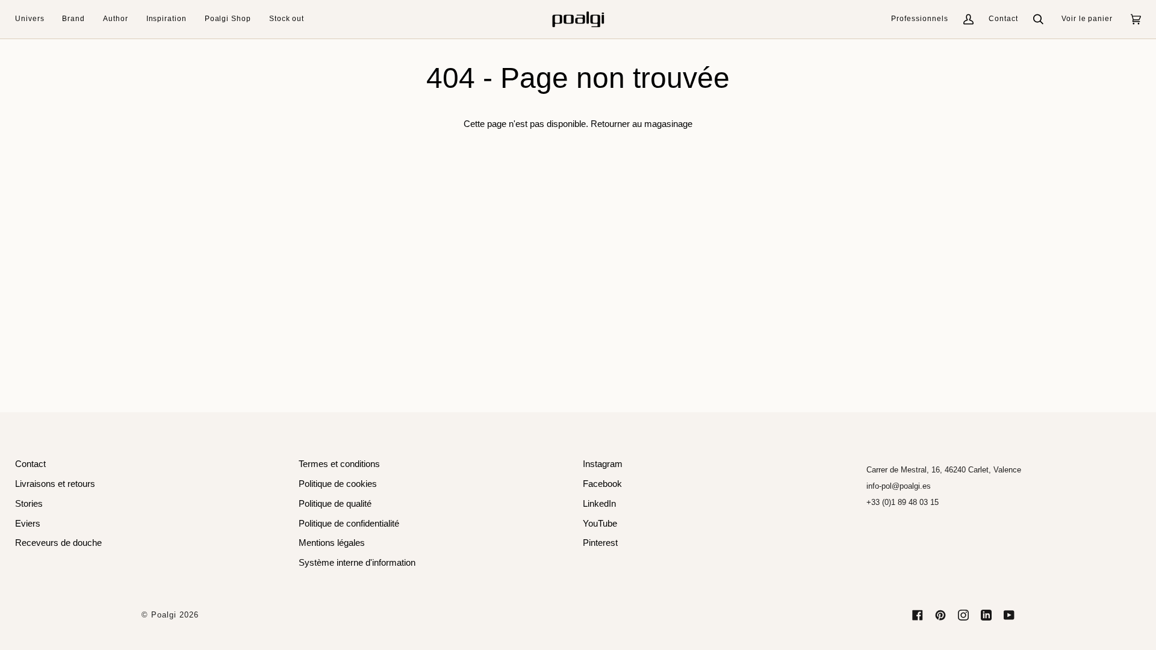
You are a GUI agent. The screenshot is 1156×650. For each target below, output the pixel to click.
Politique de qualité (335, 504)
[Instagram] (963, 615)
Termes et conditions (339, 464)
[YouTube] (1009, 615)
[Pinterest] (940, 615)
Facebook (602, 484)
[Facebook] (917, 615)
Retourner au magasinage (641, 124)
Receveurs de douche (58, 543)
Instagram (603, 464)
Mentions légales (332, 543)
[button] (34, 19)
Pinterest (600, 543)
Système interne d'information (357, 563)
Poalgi (163, 614)
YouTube (600, 523)
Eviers (27, 523)
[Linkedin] (986, 615)
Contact (1003, 18)
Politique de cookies (338, 484)
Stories (29, 504)
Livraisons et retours (55, 484)
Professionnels (919, 18)
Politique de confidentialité (349, 523)
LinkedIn (599, 504)
